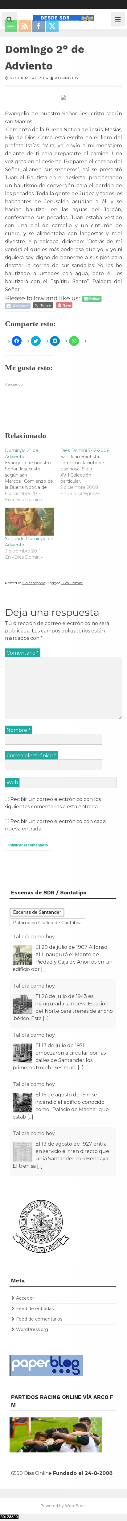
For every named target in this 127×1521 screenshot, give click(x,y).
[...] (44, 969)
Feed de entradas (35, 1308)
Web (12, 783)
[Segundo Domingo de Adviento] (29, 522)
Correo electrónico (31, 756)
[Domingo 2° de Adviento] (32, 475)
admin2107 (67, 78)
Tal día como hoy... (35, 937)
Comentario (22, 653)
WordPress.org (32, 1329)
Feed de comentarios (39, 1319)
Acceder (25, 1298)
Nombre (18, 730)
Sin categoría (33, 582)
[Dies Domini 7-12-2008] (88, 472)
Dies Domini (72, 582)
